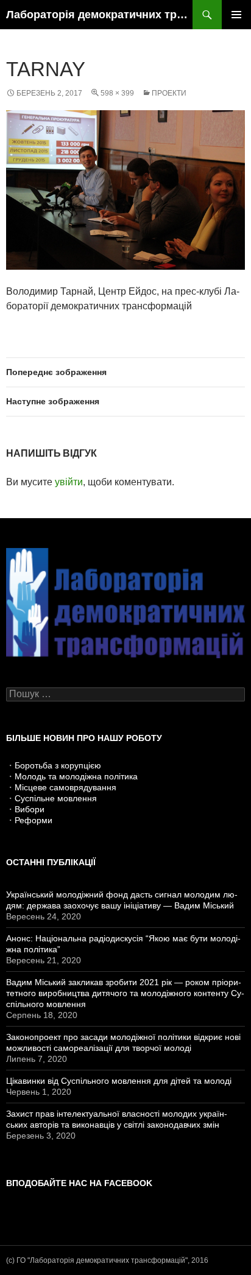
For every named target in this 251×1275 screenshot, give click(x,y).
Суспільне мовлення (56, 798)
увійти (69, 482)
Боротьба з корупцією (58, 765)
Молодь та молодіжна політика (76, 776)
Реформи (33, 820)
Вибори (29, 809)
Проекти (169, 93)
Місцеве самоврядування (65, 787)
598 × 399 (117, 93)
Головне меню (236, 14)
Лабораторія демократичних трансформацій (99, 15)
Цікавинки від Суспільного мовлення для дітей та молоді (119, 1081)
